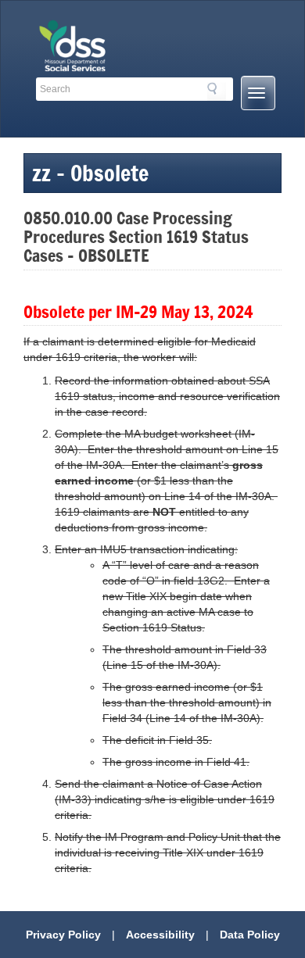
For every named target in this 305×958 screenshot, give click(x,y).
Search (216, 91)
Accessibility (160, 934)
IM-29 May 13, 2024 (184, 311)
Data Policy (250, 934)
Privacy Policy (63, 934)
